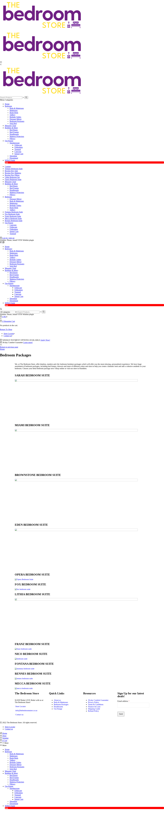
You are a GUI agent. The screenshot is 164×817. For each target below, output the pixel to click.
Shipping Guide (94, 709)
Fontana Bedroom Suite (14, 212)
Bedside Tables (15, 117)
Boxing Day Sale (11, 171)
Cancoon (17, 152)
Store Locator (9, 334)
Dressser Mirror (15, 119)
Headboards (14, 134)
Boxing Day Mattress (13, 173)
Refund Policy (93, 711)
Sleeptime (13, 156)
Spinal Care (18, 154)
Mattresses (14, 110)
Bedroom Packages (17, 121)
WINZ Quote (10, 160)
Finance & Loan (94, 707)
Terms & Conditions (95, 704)
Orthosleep (18, 147)
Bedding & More (11, 128)
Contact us (8, 336)
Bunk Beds (14, 113)
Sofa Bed (13, 123)
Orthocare (18, 145)
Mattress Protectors (17, 136)
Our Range (9, 141)
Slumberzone (15, 143)
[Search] (26, 97)
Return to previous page (9, 347)
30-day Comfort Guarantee (98, 700)
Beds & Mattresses (17, 108)
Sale (6, 162)
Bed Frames (14, 132)
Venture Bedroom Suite (14, 169)
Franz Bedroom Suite (13, 216)
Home (7, 104)
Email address (123, 701)
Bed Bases (14, 130)
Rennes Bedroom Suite (13, 221)
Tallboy (12, 115)
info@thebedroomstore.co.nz (26, 710)
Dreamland (14, 158)
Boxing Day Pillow (12, 175)
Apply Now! (45, 340)
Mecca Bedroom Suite (13, 218)
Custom (8, 166)
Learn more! (28, 342)
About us (57, 700)
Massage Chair (10, 126)
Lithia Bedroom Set (12, 177)
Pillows (12, 139)
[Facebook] (1, 243)
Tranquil (17, 149)
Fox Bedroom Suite (12, 214)
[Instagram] (3, 243)
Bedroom (8, 106)
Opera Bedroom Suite (13, 179)
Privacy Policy (93, 702)
